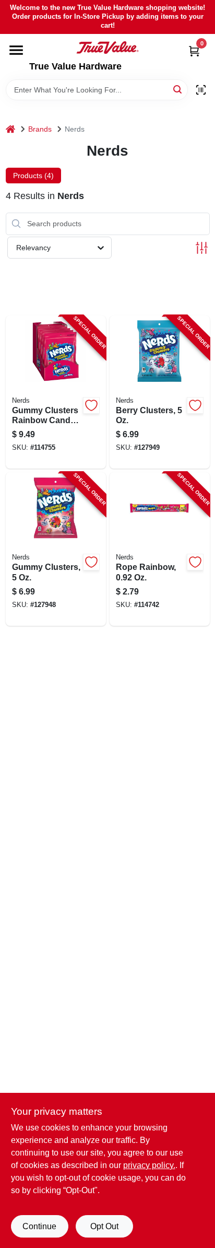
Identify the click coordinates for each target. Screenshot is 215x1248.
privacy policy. (149, 1165)
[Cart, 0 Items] (194, 50)
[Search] (178, 89)
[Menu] (16, 50)
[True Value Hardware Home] (107, 47)
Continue (39, 1226)
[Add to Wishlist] (91, 405)
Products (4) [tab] (33, 175)
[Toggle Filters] (202, 248)
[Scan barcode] (201, 90)
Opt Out (104, 1226)
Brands (40, 129)
